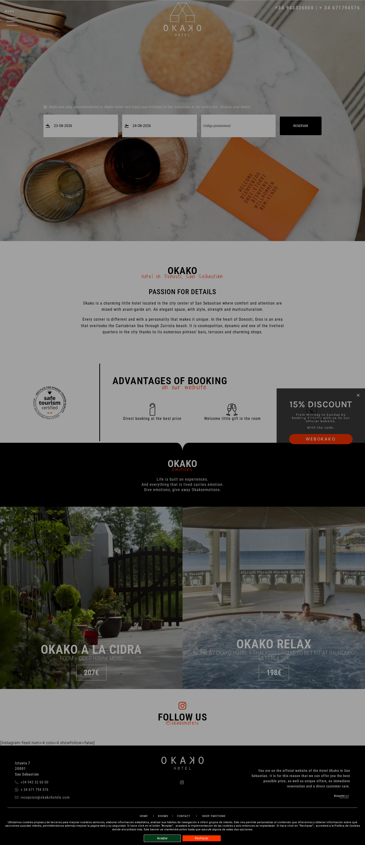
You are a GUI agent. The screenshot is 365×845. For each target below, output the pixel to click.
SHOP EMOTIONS (213, 816)
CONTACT (183, 816)
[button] (358, 395)
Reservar (300, 126)
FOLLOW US (182, 717)
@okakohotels (182, 722)
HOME (144, 816)
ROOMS (163, 816)
